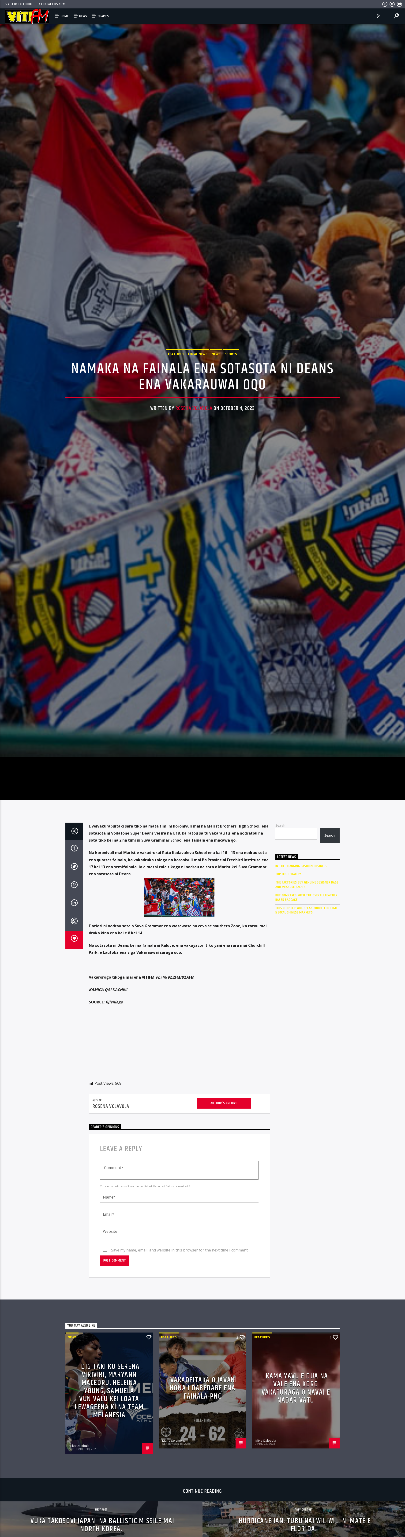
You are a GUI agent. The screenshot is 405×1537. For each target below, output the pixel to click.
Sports (231, 389)
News (83, 16)
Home (65, 16)
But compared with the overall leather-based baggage (307, 974)
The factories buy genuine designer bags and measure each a (307, 961)
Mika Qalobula (79, 1523)
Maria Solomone (174, 1517)
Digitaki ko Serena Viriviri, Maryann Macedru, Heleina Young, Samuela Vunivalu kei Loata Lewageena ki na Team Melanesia (109, 1468)
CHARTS (103, 16)
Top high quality (288, 951)
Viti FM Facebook (20, 4)
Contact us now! (53, 4)
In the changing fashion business (301, 943)
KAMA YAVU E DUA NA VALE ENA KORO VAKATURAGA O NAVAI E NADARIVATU (296, 1465)
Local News (197, 389)
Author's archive (223, 1180)
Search (280, 902)
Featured (176, 389)
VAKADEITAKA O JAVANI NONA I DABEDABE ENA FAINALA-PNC (203, 1465)
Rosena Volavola (194, 444)
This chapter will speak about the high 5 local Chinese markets (306, 987)
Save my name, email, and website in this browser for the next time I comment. (179, 1327)
